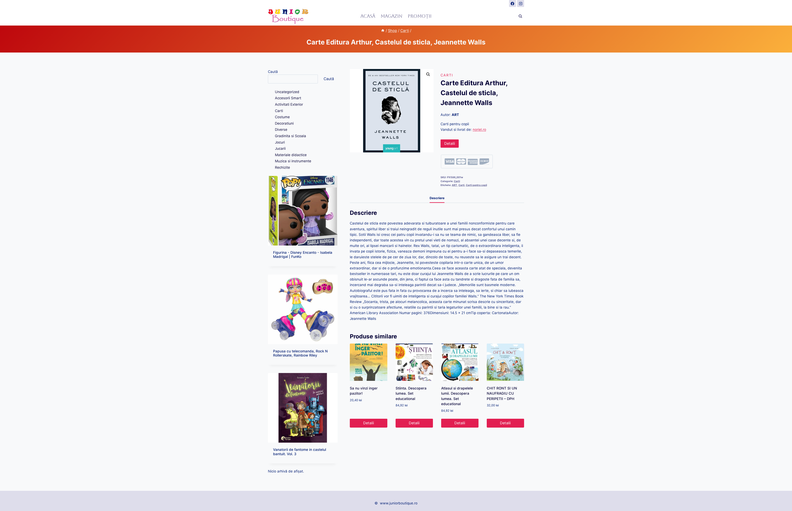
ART (454, 185)
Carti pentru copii (476, 185)
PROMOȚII (419, 16)
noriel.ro (479, 129)
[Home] (383, 30)
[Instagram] (520, 3)
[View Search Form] (520, 16)
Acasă (368, 16)
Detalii (449, 143)
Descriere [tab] (437, 198)
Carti (447, 75)
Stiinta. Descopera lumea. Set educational (411, 393)
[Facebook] (512, 3)
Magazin (391, 16)
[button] (428, 74)
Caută (273, 72)
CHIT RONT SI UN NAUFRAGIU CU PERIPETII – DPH (502, 393)
